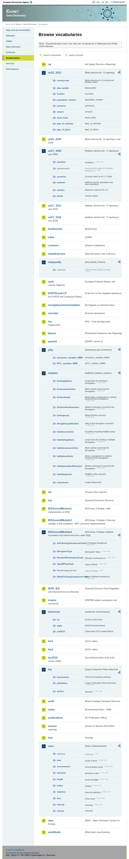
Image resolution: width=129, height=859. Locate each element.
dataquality (54, 262)
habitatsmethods (65, 456)
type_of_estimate (65, 123)
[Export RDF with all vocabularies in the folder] (119, 73)
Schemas (10, 52)
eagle (59, 625)
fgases (52, 333)
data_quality (63, 88)
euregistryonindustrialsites (64, 305)
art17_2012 (54, 205)
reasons (60, 190)
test (50, 737)
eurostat (53, 313)
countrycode (63, 80)
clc (58, 620)
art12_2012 (54, 72)
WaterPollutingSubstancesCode (70, 577)
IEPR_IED (54, 588)
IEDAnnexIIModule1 (60, 508)
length (60, 779)
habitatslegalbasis (65, 440)
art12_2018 (54, 139)
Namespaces (12, 69)
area (59, 760)
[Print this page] (103, 2)
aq (49, 64)
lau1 (50, 641)
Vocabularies (13, 58)
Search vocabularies (52, 55)
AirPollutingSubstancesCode (70, 543)
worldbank (54, 832)
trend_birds (62, 118)
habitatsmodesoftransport (69, 466)
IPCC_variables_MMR (67, 363)
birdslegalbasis (64, 381)
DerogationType (64, 551)
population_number (66, 100)
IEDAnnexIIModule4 (60, 532)
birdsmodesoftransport (68, 407)
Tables (9, 41)
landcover (54, 611)
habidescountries (65, 432)
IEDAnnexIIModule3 (60, 520)
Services (10, 63)
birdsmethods (63, 397)
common (53, 245)
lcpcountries (63, 677)
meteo (60, 785)
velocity (60, 804)
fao (50, 321)
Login (97, 2)
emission (61, 773)
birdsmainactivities (66, 389)
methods (61, 182)
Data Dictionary (29, 24)
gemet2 (52, 341)
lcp (50, 669)
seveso (52, 726)
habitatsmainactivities (67, 448)
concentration (63, 766)
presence (61, 106)
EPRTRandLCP (57, 293)
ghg (50, 349)
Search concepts (76, 55)
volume (60, 811)
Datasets (10, 35)
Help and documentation (18, 30)
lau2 (50, 649)
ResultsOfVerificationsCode (70, 558)
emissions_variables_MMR (70, 357)
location (61, 94)
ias (50, 492)
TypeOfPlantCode (65, 564)
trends (60, 196)
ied (50, 500)
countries (61, 176)
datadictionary (56, 253)
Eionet (18, 24)
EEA (18, 2)
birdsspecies (63, 415)
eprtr (51, 281)
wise (50, 820)
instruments (62, 482)
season (60, 112)
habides (53, 373)
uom (50, 746)
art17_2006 (54, 151)
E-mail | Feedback (15, 849)
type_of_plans (63, 129)
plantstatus (62, 683)
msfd (51, 701)
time (59, 798)
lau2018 (52, 657)
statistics (61, 792)
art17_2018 (54, 217)
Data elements (13, 46)
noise (51, 709)
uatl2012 (61, 631)
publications (55, 717)
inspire (52, 600)
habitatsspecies (64, 474)
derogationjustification (68, 423)
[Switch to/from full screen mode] (107, 2)
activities (61, 162)
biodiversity (55, 229)
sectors (60, 691)
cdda (51, 237)
